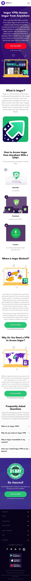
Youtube (15, 549)
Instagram (19, 549)
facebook (7, 549)
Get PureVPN (15, 46)
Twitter (11, 549)
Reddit (24, 549)
